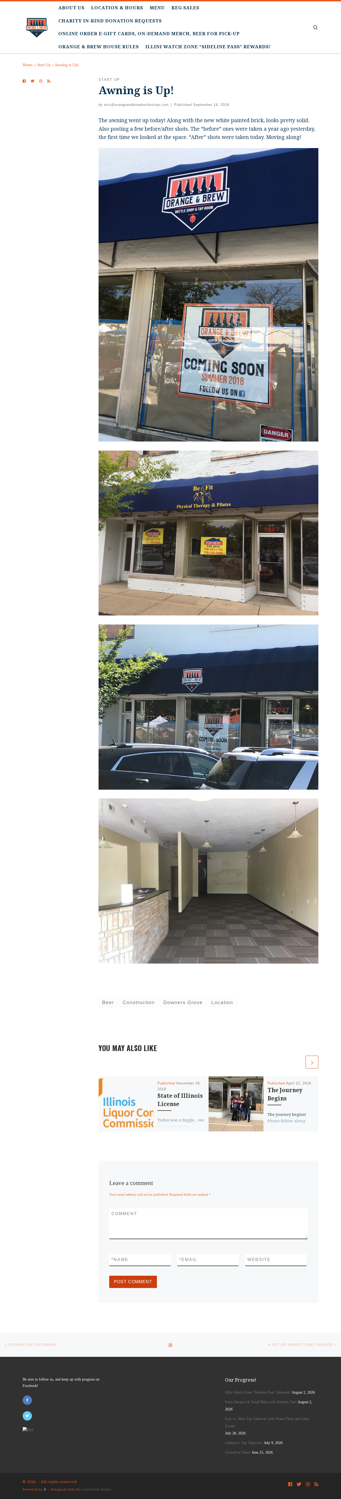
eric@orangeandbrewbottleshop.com (136, 105)
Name (119, 1259)
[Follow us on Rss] (48, 81)
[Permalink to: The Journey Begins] (236, 1103)
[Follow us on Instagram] (40, 81)
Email (188, 1259)
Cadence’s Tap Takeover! (244, 1443)
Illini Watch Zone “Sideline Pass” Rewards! (258, 1392)
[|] (36, 25)
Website (259, 1259)
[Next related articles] (312, 1062)
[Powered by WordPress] (45, 1489)
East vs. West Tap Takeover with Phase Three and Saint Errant (267, 1422)
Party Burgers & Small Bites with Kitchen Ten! (261, 1402)
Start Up (44, 64)
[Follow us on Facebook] (24, 81)
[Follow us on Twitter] (32, 81)
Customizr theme (96, 1489)
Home (28, 64)
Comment (124, 1213)
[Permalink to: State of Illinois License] (126, 1103)
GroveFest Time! (238, 1452)
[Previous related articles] (298, 1062)
